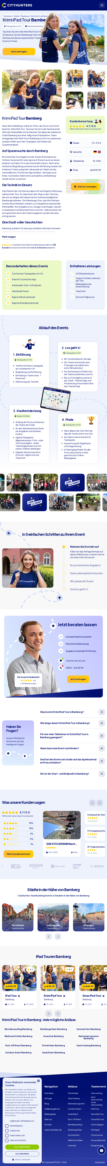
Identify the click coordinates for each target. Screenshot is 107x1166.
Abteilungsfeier (75, 1130)
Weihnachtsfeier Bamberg (18, 1036)
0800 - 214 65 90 (75, 667)
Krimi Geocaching (96, 1098)
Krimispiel (95, 1130)
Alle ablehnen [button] (22, 1154)
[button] (22, 1159)
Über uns (48, 1119)
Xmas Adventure (98, 1140)
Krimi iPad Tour (97, 1114)
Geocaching (96, 1093)
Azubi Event (73, 1114)
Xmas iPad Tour (97, 1119)
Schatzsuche (97, 1135)
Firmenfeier (73, 1093)
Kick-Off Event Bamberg (18, 1045)
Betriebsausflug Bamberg (18, 1029)
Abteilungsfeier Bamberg (53, 1029)
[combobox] (38, 1080)
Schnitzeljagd (97, 1124)
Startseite (48, 1093)
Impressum (100, 1162)
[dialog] (22, 1120)
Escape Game (97, 1145)
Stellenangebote (52, 1109)
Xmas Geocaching (96, 1103)
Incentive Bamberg (53, 1036)
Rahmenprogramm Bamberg (89, 1037)
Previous (93, 803)
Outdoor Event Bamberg (18, 1052)
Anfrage (48, 1098)
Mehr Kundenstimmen (18, 854)
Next (100, 803)
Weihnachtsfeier (75, 1140)
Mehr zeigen (9, 236)
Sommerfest (73, 1135)
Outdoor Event (74, 1109)
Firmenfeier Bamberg (53, 1045)
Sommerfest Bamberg (89, 1029)
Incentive (72, 1145)
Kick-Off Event (74, 1119)
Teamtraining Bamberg (88, 1045)
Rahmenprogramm (76, 1103)
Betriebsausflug (75, 1124)
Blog (46, 1103)
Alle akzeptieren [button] (22, 1147)
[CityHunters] (17, 5)
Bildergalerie (50, 1114)
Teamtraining (74, 1098)
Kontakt (48, 1124)
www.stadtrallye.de (53, 1130)
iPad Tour (95, 1109)
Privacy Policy (10, 1115)
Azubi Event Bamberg (53, 1052)
